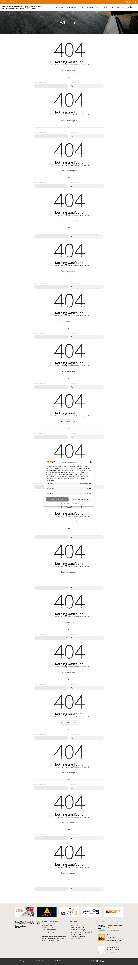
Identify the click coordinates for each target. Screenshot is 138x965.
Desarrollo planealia (77, 939)
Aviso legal (75, 503)
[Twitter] (132, 2)
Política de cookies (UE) (78, 930)
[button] (91, 462)
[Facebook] (124, 2)
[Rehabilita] (113, 912)
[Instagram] (127, 2)
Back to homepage (68, 70)
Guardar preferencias (80, 499)
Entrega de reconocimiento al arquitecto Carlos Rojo (114, 937)
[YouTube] (135, 2)
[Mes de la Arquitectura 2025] (101, 928)
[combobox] (51, 86)
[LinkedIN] (129, 2)
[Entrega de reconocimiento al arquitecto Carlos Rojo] (101, 937)
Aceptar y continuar (57, 499)
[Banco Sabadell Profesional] (91, 912)
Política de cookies (65, 503)
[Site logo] (15, 7)
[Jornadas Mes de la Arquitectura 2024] (101, 950)
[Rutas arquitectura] (69, 912)
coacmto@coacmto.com (24, 2)
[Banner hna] (24, 912)
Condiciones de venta (78, 936)
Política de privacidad (77, 927)
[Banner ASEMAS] (47, 912)
